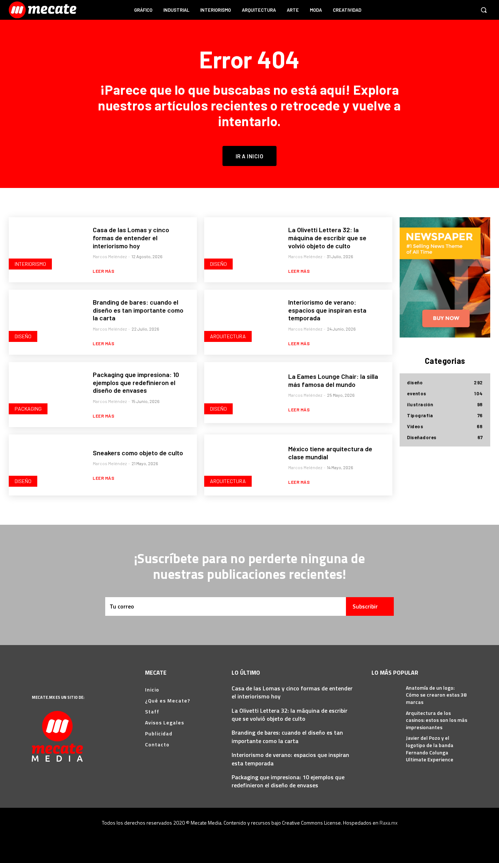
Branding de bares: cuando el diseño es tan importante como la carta (138, 310)
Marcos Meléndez (110, 256)
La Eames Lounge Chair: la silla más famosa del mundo (333, 380)
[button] (483, 9)
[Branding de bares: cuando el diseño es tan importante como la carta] (46, 320)
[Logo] (43, 9)
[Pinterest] (454, 10)
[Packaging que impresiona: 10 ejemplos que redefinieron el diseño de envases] (46, 392)
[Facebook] (426, 10)
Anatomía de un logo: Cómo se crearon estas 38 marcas (436, 695)
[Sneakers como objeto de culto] (46, 464)
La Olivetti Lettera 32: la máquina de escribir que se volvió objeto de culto (327, 237)
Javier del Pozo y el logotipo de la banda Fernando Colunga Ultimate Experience (429, 748)
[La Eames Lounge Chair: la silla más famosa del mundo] (241, 392)
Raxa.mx (388, 822)
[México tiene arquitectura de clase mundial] (241, 464)
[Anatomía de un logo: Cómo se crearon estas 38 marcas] (386, 693)
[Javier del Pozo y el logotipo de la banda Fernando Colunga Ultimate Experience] (386, 743)
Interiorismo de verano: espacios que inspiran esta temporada (327, 310)
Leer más (103, 271)
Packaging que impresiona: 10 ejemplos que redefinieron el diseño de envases (136, 382)
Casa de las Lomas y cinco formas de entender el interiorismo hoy (131, 237)
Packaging (28, 409)
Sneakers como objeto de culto (138, 453)
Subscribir (365, 606)
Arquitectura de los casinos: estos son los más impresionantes (436, 720)
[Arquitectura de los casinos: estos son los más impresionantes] (386, 718)
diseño (218, 264)
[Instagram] (440, 10)
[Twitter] (467, 10)
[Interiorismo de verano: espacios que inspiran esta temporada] (241, 320)
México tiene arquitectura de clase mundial (330, 453)
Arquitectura (228, 336)
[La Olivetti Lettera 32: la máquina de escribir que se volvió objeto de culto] (241, 247)
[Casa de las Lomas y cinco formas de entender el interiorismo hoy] (46, 247)
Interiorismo (30, 264)
